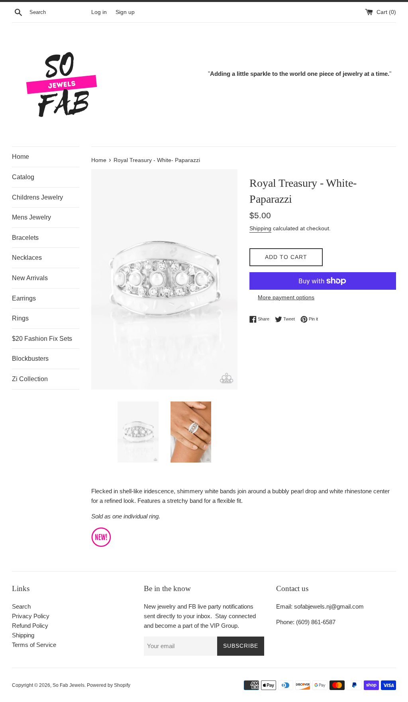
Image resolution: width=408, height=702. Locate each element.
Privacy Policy (30, 616)
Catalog (23, 177)
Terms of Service (34, 644)
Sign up (125, 12)
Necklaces (27, 257)
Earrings (24, 298)
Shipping (260, 228)
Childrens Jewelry (37, 197)
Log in (99, 12)
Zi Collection (30, 379)
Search (21, 606)
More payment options (286, 297)
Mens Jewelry (31, 217)
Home (20, 156)
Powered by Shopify (108, 685)
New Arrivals (30, 278)
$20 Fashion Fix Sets (42, 338)
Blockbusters (30, 358)
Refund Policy (30, 625)
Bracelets (25, 237)
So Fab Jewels (68, 685)
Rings (20, 318)
